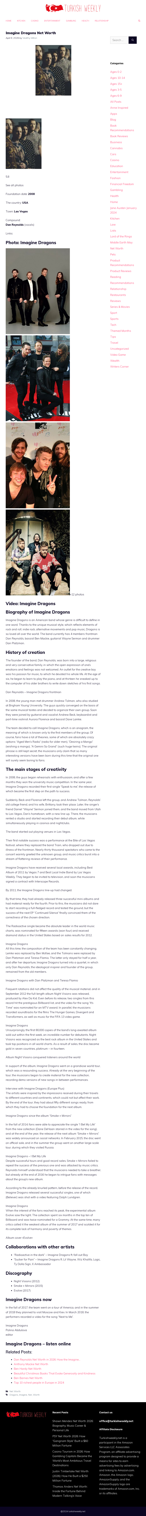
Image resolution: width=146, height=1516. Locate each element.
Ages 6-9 (116, 95)
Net (30, 1394)
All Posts (115, 101)
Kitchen (21, 20)
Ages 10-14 (117, 78)
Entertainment (52, 20)
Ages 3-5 (116, 89)
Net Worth (15, 1391)
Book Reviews (119, 136)
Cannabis (116, 148)
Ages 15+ (116, 84)
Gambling (71, 20)
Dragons (13, 1394)
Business (116, 142)
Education (116, 166)
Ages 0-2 (116, 72)
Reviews (115, 301)
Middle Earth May (121, 242)
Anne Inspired (119, 107)
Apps (113, 113)
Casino (34, 20)
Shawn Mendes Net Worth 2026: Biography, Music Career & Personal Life (72, 1425)
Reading (115, 277)
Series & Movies (120, 306)
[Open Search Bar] (139, 20)
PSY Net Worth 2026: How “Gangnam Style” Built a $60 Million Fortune (70, 1440)
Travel (114, 342)
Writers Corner (119, 366)
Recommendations (122, 283)
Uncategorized (119, 348)
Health (85, 20)
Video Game (118, 354)
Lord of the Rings (121, 236)
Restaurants (118, 295)
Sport (113, 312)
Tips (113, 336)
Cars (113, 154)
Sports (114, 319)
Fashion (115, 178)
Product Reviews (120, 271)
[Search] (133, 40)
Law (113, 224)
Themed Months (120, 331)
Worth (36, 1394)
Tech (113, 325)
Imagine (23, 1394)
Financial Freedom (122, 184)
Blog (113, 119)
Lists (113, 230)
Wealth (114, 360)
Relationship (102, 20)
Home (8, 20)
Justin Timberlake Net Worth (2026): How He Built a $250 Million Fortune (70, 1476)
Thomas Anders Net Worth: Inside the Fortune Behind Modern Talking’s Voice (69, 1491)
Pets (113, 254)
